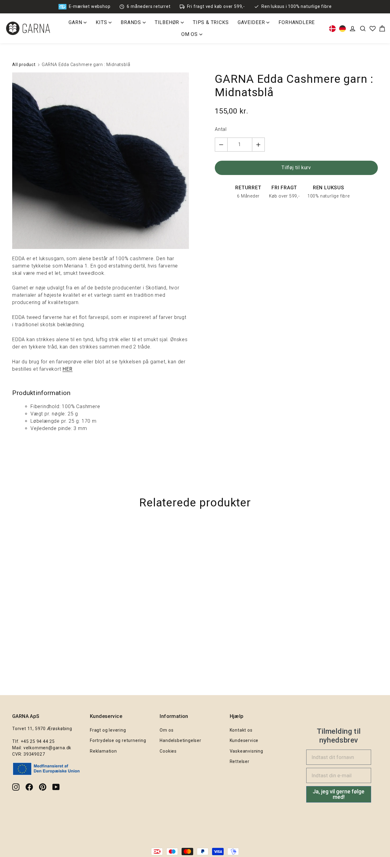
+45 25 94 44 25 (38, 741)
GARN (76, 22)
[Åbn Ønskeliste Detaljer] (372, 29)
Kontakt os (241, 730)
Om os (166, 730)
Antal (221, 129)
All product (24, 64)
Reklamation (103, 751)
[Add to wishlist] (382, 536)
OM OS (190, 34)
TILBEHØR (168, 22)
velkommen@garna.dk (47, 747)
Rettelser (240, 761)
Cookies (168, 751)
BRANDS (132, 22)
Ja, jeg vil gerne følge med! (338, 794)
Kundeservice (244, 740)
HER (67, 369)
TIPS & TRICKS (211, 22)
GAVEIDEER (252, 22)
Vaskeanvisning (246, 751)
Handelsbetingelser (180, 740)
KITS (102, 22)
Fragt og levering (108, 730)
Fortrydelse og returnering (118, 740)
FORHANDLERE (296, 22)
